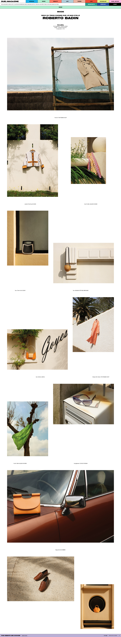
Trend (79, 1)
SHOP (115, 4)
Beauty (55, 1)
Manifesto (91, 4)
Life (91, 1)
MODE (43, 1)
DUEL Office (115, 1)
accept (105, 635)
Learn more (24, 635)
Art (67, 1)
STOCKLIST (103, 1)
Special (31, 1)
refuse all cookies (113, 635)
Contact (103, 4)
